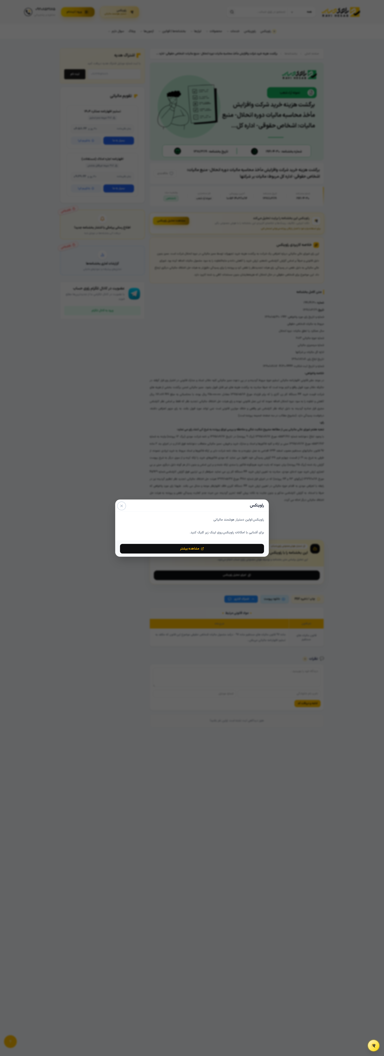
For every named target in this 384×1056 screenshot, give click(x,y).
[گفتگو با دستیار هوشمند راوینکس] (373, 1045)
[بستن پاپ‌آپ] (122, 506)
